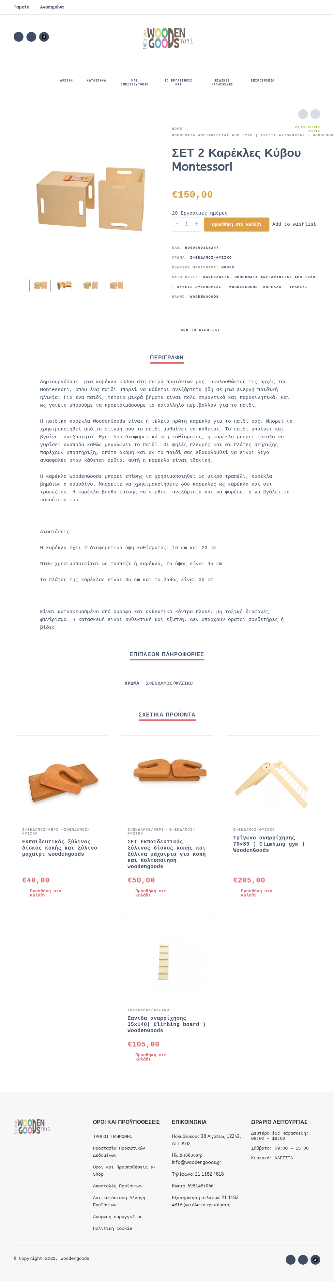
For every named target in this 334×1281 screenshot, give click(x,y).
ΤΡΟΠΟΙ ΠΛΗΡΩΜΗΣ (112, 1136)
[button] (279, 37)
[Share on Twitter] (296, 330)
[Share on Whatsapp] (315, 330)
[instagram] (31, 37)
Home (177, 129)
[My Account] (297, 37)
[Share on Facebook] (286, 330)
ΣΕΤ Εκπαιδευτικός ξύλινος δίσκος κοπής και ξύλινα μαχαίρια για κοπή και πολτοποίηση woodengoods (167, 854)
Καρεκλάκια (216, 277)
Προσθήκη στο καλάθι (237, 224)
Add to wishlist (294, 225)
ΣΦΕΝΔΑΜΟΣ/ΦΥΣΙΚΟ (211, 258)
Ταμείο (21, 7)
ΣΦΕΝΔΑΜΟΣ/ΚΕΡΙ (40, 830)
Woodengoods (204, 297)
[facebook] (18, 37)
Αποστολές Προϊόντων (118, 1186)
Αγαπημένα (52, 7)
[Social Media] (44, 37)
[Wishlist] (260, 37)
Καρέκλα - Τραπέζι (285, 287)
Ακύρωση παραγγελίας (118, 1216)
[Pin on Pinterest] (306, 330)
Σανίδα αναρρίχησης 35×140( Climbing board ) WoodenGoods (167, 1025)
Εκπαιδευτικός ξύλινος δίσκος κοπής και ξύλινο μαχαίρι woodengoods (59, 848)
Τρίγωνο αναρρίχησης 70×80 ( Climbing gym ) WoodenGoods (269, 844)
